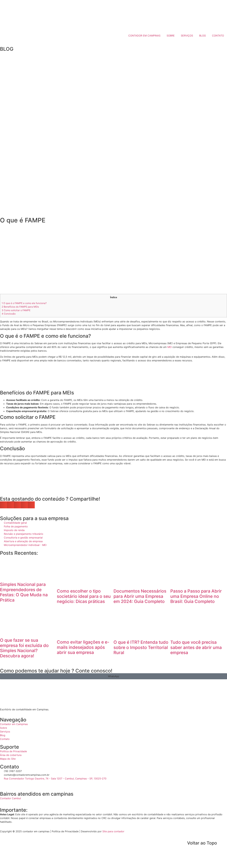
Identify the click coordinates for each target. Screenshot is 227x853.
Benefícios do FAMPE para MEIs (20, 306)
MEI (169, 347)
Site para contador (113, 831)
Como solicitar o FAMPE (16, 310)
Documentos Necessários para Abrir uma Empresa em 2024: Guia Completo (140, 596)
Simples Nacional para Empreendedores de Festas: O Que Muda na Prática (24, 592)
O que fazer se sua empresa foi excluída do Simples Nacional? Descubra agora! (24, 648)
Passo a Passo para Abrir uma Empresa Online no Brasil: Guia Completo (196, 596)
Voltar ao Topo (202, 843)
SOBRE (171, 35)
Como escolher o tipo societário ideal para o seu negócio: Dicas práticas (84, 596)
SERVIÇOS (187, 35)
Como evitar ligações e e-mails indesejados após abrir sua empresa (83, 647)
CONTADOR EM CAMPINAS (144, 35)
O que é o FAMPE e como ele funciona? (24, 303)
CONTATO (218, 35)
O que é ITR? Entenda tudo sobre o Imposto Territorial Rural (141, 647)
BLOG (202, 35)
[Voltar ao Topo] (223, 843)
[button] (3, 504)
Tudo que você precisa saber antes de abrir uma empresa (196, 647)
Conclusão (9, 313)
